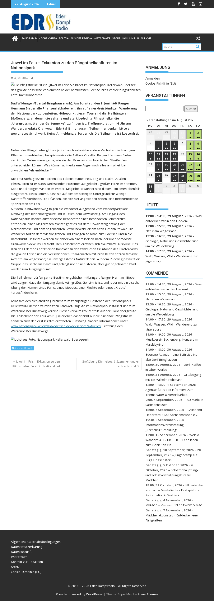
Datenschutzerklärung (26, 546)
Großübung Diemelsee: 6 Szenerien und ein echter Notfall (111, 363)
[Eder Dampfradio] (14, 37)
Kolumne (128, 38)
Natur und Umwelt (22, 348)
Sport (116, 38)
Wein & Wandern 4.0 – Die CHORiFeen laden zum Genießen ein (172, 440)
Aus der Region (81, 38)
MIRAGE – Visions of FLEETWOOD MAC (173, 505)
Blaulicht (144, 38)
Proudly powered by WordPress (79, 594)
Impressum (19, 557)
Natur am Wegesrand (160, 231)
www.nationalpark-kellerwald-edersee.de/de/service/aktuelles (56, 326)
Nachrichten (48, 38)
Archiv (15, 567)
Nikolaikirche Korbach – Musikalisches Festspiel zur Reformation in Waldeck (174, 490)
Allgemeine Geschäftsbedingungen (36, 541)
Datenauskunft (21, 552)
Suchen (190, 109)
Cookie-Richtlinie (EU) (160, 83)
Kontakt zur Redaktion (27, 562)
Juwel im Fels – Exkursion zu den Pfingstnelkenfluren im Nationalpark (36, 363)
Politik (63, 38)
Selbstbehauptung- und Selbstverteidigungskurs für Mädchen (171, 475)
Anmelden (152, 78)
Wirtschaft (102, 38)
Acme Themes (148, 594)
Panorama (29, 38)
